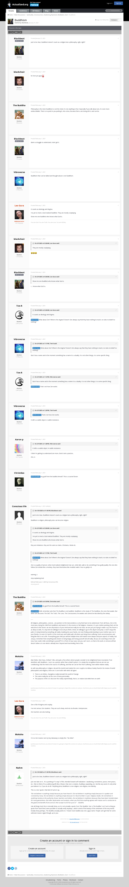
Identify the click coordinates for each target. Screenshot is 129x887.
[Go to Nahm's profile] (19, 776)
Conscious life (19, 506)
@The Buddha (35, 476)
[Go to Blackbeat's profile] (10, 21)
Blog (46, 11)
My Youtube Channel (74, 822)
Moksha (19, 656)
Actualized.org (50, 880)
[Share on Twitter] (12, 868)
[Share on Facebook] (9, 868)
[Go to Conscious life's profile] (19, 515)
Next (16, 32)
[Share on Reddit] (15, 868)
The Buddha (19, 105)
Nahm (19, 767)
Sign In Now (92, 855)
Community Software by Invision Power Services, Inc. (64, 884)
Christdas (19, 473)
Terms (59, 880)
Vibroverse (19, 172)
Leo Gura (53, 243)
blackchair (19, 72)
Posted (38, 38)
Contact (80, 880)
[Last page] (20, 32)
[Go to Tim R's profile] (19, 314)
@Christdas (34, 611)
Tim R (19, 305)
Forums (11, 11)
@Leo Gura (34, 320)
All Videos (36, 11)
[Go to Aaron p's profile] (19, 448)
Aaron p (19, 439)
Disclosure (72, 880)
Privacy (65, 880)
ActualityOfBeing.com (75, 819)
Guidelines (23, 11)
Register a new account (37, 855)
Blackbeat (25, 23)
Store (56, 11)
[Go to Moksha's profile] (19, 665)
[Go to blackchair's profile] (19, 81)
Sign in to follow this (103, 20)
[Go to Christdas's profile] (19, 482)
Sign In (109, 3)
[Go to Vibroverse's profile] (19, 181)
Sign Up (118, 3)
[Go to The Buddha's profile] (19, 114)
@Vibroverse (35, 386)
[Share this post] (118, 38)
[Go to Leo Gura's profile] (19, 214)
